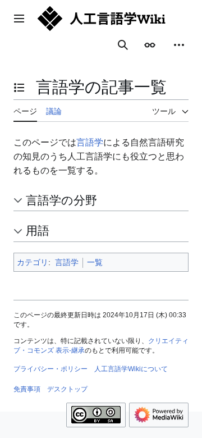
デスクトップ (67, 389)
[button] (19, 18)
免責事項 (26, 389)
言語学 (89, 142)
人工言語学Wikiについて (131, 369)
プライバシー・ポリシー (50, 369)
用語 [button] (37, 230)
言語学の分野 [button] (61, 200)
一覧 (95, 262)
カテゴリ (32, 262)
